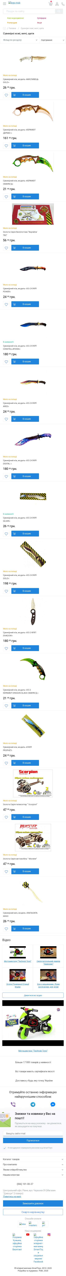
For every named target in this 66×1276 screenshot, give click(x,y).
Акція (39, 23)
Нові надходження (15, 18)
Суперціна (41, 18)
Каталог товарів (11, 1159)
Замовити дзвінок (33, 1203)
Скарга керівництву (33, 1212)
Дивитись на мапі (12, 1196)
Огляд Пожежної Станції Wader (17, 985)
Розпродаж (12, 23)
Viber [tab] (13, 1104)
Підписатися (33, 1140)
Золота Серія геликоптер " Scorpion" (20, 804)
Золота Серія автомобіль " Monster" (20, 859)
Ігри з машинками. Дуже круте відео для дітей (48, 985)
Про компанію (10, 1164)
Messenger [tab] (53, 1104)
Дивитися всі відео (33, 995)
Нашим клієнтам (11, 1175)
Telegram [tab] (33, 1104)
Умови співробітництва (15, 1169)
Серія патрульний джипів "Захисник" (48, 962)
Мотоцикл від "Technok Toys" (17, 961)
